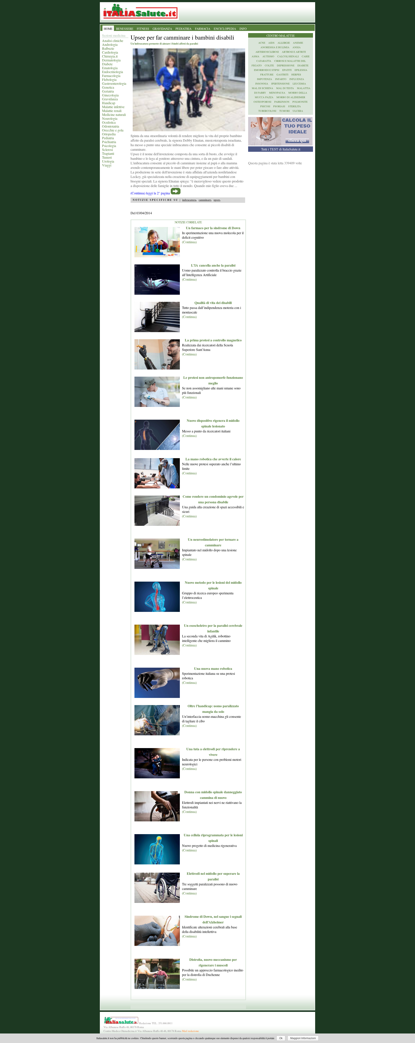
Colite (269, 65)
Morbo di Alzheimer (290, 97)
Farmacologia (111, 75)
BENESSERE (124, 29)
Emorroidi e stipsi (266, 70)
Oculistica (109, 122)
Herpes (296, 74)
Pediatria (108, 138)
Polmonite (300, 101)
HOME (108, 29)
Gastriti (282, 74)
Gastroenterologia (114, 83)
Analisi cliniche (112, 40)
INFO (243, 29)
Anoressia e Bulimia (274, 47)
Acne (261, 42)
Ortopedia (109, 134)
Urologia (108, 161)
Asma (255, 56)
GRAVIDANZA (162, 29)
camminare (205, 200)
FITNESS (143, 29)
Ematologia (110, 68)
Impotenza (264, 79)
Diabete (107, 64)
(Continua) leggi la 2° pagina (150, 193)
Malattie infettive (113, 106)
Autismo (268, 56)
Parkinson (281, 101)
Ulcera (298, 110)
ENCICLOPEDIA (225, 29)
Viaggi (106, 165)
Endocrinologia (112, 71)
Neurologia (109, 118)
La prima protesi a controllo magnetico (213, 340)
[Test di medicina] (280, 144)
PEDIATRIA (184, 29)
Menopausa (277, 92)
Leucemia (299, 83)
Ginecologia (110, 95)
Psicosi (265, 106)
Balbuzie (108, 48)
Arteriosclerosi (267, 51)
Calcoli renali (288, 56)
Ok (281, 1038)
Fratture (266, 74)
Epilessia (301, 70)
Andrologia (110, 44)
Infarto (280, 79)
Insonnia (261, 83)
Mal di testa (285, 88)
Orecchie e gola (112, 130)
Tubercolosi (267, 110)
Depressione (285, 65)
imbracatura (189, 200)
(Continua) (189, 242)
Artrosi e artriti (294, 51)
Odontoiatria (110, 126)
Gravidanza (110, 99)
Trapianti (108, 153)
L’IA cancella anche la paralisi (213, 265)
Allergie (284, 42)
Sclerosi (107, 149)
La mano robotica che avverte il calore (213, 458)
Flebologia (109, 79)
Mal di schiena (262, 88)
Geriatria (108, 91)
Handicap (108, 103)
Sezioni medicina (113, 35)
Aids (271, 42)
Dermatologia (111, 60)
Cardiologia (110, 52)
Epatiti (287, 70)
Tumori (107, 157)
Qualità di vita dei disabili (213, 302)
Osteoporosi (262, 101)
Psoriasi (279, 106)
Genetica (108, 87)
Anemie (298, 42)
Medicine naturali (114, 114)
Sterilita (294, 106)
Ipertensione (280, 83)
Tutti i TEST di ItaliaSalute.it (280, 149)
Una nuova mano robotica (213, 668)
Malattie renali (111, 110)
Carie (306, 56)
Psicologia (109, 145)
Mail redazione (190, 1031)
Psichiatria (109, 141)
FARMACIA (202, 29)
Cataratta (263, 60)
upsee (217, 200)
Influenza (296, 79)
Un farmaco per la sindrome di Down (213, 227)
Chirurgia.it (110, 56)
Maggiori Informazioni (303, 1038)
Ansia (296, 47)
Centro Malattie (281, 36)
